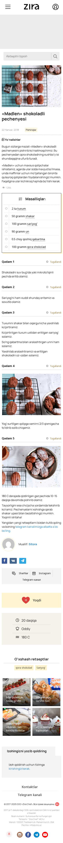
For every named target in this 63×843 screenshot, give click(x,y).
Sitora (33, 544)
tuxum (21, 209)
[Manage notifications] (9, 834)
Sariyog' (41, 667)
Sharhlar (23, 573)
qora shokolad (36, 247)
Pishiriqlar (31, 129)
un (27, 231)
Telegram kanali (30, 795)
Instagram (45, 573)
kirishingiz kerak (19, 769)
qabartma (38, 239)
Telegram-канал (31, 579)
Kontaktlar (30, 787)
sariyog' (32, 224)
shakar (30, 216)
